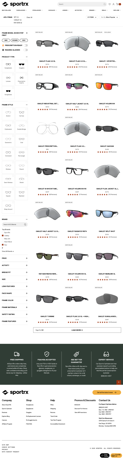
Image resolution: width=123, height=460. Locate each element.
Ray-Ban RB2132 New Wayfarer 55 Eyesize (47, 274)
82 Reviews (53, 194)
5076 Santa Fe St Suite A (106, 420)
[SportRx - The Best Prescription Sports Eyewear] (15, 4)
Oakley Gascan (107, 146)
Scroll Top (118, 382)
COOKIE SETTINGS (8, 447)
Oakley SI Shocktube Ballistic (47, 189)
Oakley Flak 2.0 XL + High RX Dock (77, 317)
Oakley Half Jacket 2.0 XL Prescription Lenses (47, 231)
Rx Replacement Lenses (33, 416)
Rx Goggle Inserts (31, 420)
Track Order (54, 416)
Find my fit (118, 455)
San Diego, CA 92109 (105, 423)
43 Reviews (82, 279)
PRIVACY (5, 449)
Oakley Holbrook (107, 103)
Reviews (4, 412)
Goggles (29, 412)
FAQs (52, 404)
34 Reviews (112, 322)
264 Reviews (83, 109)
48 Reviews (53, 279)
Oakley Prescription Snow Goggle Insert (47, 146)
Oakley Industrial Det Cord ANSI (47, 104)
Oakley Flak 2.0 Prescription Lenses (77, 146)
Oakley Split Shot (107, 231)
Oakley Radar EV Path (77, 231)
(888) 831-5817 (103, 407)
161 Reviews (53, 109)
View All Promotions (81, 412)
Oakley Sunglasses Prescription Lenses (107, 317)
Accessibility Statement (57, 424)
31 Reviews (82, 322)
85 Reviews (53, 152)
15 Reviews (82, 237)
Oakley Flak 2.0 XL (47, 61)
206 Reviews (113, 67)
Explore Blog (6, 416)
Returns (52, 412)
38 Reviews (112, 279)
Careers (4, 420)
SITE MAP (5, 445)
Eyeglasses (29, 408)
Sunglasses (29, 404)
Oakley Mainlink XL (106, 274)
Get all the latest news (105, 392)
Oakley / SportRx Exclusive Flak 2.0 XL (107, 61)
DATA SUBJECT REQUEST (10, 452)
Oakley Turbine (47, 316)
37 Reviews (82, 194)
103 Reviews (112, 194)
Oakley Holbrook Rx (77, 189)
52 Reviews (53, 322)
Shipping (53, 408)
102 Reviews (112, 109)
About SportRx (6, 404)
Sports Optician (7, 408)
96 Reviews (53, 237)
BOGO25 (77, 404)
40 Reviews (112, 237)
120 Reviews (83, 152)
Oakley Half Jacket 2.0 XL (77, 103)
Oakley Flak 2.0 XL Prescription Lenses (77, 61)
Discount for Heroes (81, 408)
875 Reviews (53, 67)
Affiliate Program (7, 424)
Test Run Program (55, 420)
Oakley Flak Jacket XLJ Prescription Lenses (107, 189)
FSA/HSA (29, 424)
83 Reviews (112, 152)
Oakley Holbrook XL (77, 274)
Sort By (103, 17)
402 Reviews (83, 67)
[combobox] (82, 4)
